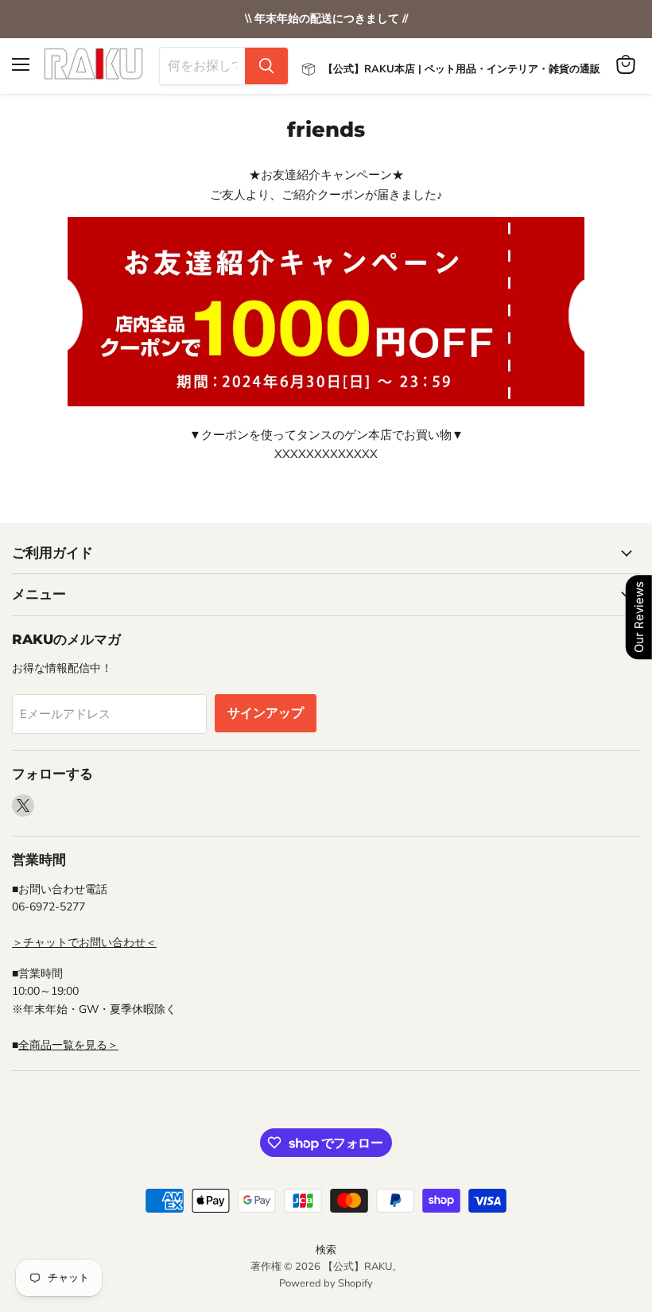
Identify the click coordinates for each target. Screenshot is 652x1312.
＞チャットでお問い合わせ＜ (84, 942)
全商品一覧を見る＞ (68, 1045)
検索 (326, 1250)
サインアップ (265, 713)
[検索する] (266, 66)
